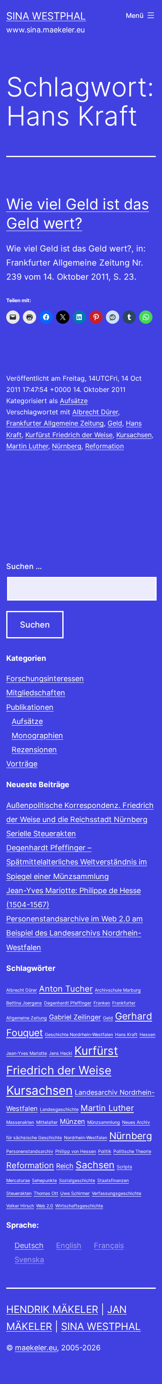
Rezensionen (34, 749)
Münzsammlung (103, 1122)
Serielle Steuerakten (41, 833)
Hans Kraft (126, 1034)
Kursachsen (134, 435)
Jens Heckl (60, 1053)
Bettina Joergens (24, 1003)
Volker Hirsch (20, 1206)
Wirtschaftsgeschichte (79, 1206)
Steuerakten (19, 1193)
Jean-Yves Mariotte (26, 1053)
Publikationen (30, 707)
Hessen (147, 1034)
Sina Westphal (46, 16)
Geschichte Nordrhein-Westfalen (79, 1034)
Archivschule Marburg (118, 990)
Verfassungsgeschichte (116, 1193)
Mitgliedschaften (35, 692)
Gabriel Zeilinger (75, 1017)
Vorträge (21, 763)
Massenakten (20, 1122)
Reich (65, 1166)
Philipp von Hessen (75, 1151)
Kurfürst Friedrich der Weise (69, 435)
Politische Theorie (132, 1151)
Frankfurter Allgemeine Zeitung (55, 423)
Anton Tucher (66, 989)
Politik (104, 1151)
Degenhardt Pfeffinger (67, 1003)
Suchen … (24, 566)
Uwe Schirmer (75, 1193)
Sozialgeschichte (77, 1180)
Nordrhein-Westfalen (85, 1137)
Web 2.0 (44, 1206)
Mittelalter (47, 1122)
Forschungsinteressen (45, 678)
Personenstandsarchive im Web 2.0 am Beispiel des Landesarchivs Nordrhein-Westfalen (74, 932)
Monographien (37, 735)
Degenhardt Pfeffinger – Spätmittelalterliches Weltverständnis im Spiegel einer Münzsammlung (76, 861)
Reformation (104, 446)
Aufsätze (74, 400)
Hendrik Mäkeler (52, 1309)
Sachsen (95, 1165)
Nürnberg (66, 446)
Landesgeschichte (59, 1109)
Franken (101, 1003)
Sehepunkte (44, 1180)
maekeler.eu (36, 1347)
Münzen (72, 1121)
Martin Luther (27, 446)
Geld (115, 423)
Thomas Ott (46, 1193)
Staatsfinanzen (113, 1180)
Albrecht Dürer (95, 412)
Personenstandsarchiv (29, 1151)
